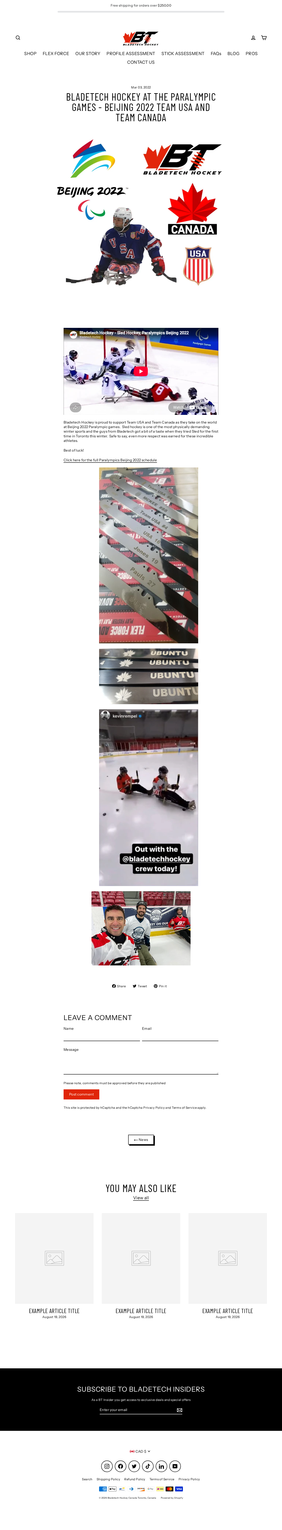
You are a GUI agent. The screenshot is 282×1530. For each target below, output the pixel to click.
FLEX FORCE (56, 53)
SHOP (30, 53)
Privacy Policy (154, 1108)
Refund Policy (134, 1479)
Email (147, 1028)
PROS (252, 53)
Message (71, 1049)
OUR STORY (87, 53)
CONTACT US (141, 62)
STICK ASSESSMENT (183, 53)
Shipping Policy (108, 1479)
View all (141, 1197)
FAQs (216, 53)
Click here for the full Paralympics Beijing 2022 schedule (110, 460)
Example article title (54, 1310)
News (143, 1140)
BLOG (233, 53)
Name (69, 1028)
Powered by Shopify (172, 1497)
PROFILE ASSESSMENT (131, 53)
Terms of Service (184, 1108)
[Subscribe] (179, 1410)
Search (87, 1479)
